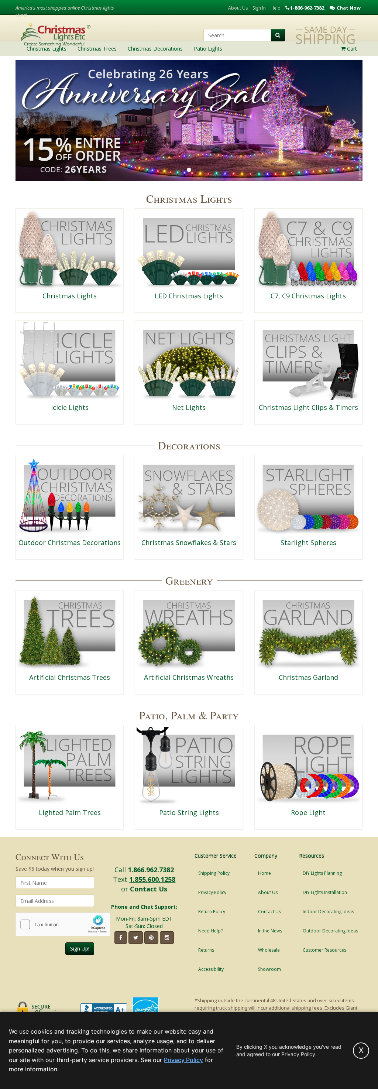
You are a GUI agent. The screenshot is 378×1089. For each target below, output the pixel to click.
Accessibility (211, 969)
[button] (24, 122)
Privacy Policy (212, 892)
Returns (206, 950)
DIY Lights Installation (325, 892)
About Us (238, 8)
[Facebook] (120, 937)
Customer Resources (324, 950)
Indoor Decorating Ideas (328, 911)
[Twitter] (135, 937)
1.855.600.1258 (152, 879)
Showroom (269, 969)
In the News (270, 931)
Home (264, 873)
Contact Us (148, 888)
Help (276, 8)
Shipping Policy (214, 873)
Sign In (259, 8)
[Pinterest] (151, 937)
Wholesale (269, 950)
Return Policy (211, 911)
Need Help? (210, 931)
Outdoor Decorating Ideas (330, 931)
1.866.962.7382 (151, 869)
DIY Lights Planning (322, 873)
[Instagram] (167, 937)
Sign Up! (79, 948)
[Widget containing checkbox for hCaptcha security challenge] (63, 924)
